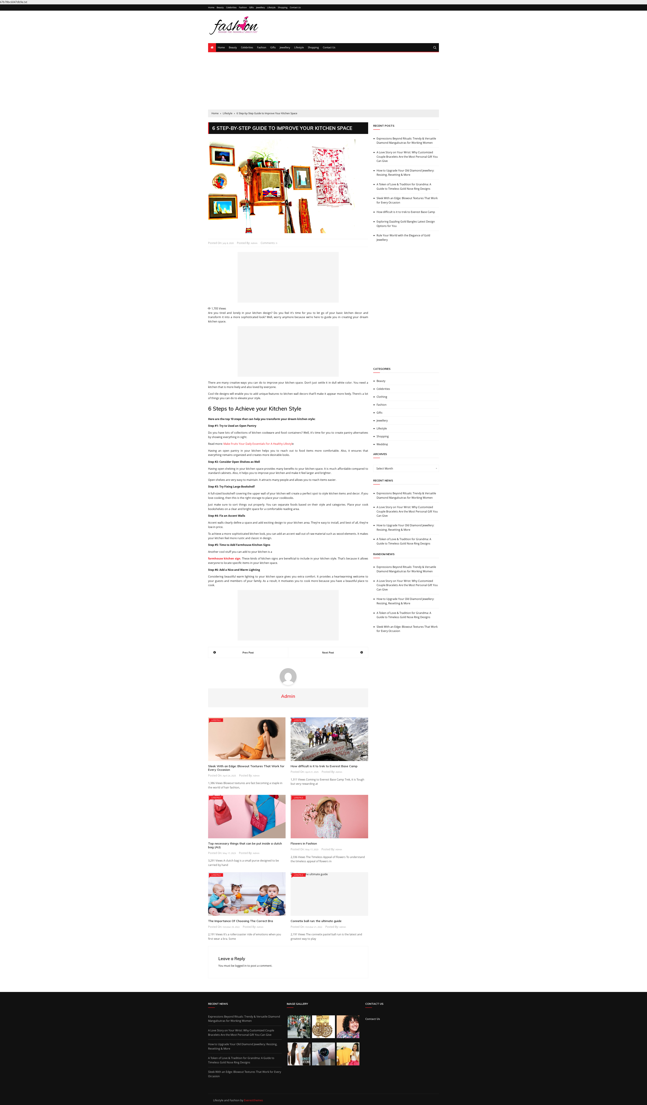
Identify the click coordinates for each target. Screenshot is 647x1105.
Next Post (328, 652)
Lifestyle (271, 7)
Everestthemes (253, 1100)
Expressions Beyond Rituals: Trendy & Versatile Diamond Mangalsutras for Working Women (406, 141)
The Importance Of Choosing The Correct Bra (240, 921)
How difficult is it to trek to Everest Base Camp (324, 766)
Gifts (251, 7)
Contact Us (295, 7)
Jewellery (260, 7)
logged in (241, 966)
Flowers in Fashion (304, 843)
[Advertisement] (323, 80)
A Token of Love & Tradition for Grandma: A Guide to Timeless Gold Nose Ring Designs (404, 186)
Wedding (382, 444)
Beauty (220, 7)
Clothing (382, 396)
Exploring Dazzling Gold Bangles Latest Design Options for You (406, 224)
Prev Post (248, 652)
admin (254, 243)
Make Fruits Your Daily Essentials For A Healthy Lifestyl (257, 444)
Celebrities (231, 7)
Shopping (282, 7)
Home (211, 7)
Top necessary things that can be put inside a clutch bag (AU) (245, 845)
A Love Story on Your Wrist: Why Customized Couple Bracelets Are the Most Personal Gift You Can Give (407, 156)
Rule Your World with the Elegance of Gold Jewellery (403, 238)
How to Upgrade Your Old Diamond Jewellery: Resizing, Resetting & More (405, 173)
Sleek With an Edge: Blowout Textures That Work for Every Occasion (246, 768)
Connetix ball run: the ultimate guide (316, 921)
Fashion (243, 7)
